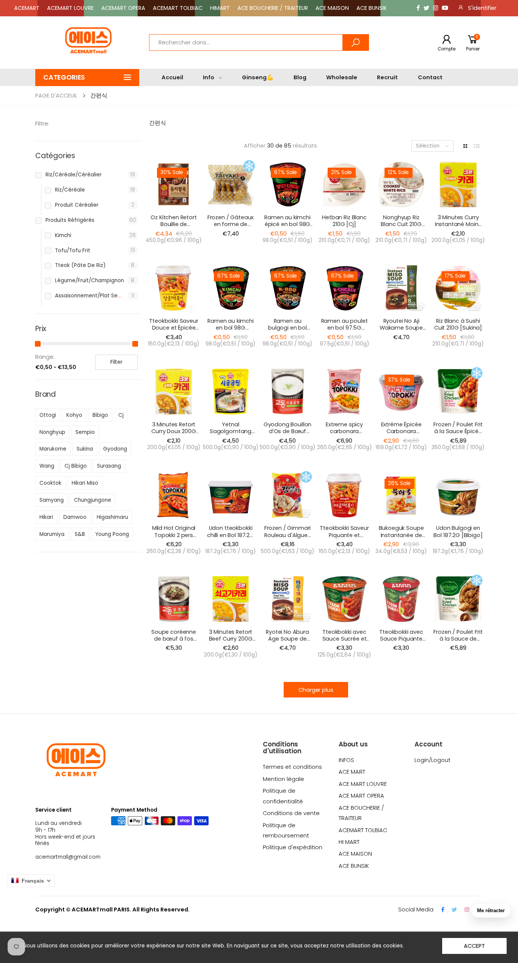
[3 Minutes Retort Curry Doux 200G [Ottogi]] (173, 391)
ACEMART (26, 8)
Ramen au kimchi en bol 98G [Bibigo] (230, 328)
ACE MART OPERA (361, 796)
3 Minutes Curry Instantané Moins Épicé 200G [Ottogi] (458, 228)
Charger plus (315, 690)
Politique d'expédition (292, 847)
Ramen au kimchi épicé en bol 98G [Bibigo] (287, 224)
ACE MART (352, 772)
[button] (87, 77)
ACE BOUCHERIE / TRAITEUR (272, 8)
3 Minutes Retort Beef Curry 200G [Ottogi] (231, 639)
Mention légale (283, 779)
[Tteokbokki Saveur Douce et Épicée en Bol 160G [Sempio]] (173, 288)
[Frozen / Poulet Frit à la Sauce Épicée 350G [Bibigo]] (458, 391)
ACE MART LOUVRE (363, 784)
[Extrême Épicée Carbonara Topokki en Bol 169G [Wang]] (401, 391)
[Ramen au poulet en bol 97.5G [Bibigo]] (344, 288)
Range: (45, 357)
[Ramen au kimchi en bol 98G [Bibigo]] (230, 288)
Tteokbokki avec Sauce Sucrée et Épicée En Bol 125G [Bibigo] (344, 642)
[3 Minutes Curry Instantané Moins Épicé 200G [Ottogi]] (458, 184)
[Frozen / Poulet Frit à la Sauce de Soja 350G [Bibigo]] (458, 599)
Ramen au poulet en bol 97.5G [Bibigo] (344, 328)
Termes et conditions (292, 767)
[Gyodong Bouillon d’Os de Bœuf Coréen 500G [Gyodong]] (287, 391)
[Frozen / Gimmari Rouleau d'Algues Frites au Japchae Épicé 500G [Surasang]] (287, 495)
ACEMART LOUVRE (70, 8)
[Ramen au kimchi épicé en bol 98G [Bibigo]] (287, 184)
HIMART (220, 8)
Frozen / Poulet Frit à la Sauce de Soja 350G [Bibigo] (457, 642)
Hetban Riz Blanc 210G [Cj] (344, 221)
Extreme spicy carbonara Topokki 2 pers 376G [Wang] (344, 435)
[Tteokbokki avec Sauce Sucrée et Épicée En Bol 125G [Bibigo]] (344, 599)
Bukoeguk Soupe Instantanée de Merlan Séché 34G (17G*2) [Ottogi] (401, 538)
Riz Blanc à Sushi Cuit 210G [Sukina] (458, 324)
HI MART (349, 842)
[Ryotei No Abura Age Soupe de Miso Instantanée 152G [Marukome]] (287, 599)
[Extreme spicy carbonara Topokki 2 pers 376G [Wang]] (344, 391)
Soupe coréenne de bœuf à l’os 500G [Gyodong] (174, 639)
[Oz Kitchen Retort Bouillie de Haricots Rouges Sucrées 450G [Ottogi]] (173, 184)
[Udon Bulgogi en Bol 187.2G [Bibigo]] (458, 495)
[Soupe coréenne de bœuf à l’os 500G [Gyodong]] (173, 599)
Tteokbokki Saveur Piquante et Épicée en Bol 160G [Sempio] (344, 538)
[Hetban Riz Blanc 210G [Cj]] (344, 184)
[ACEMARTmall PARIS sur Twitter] (426, 8)
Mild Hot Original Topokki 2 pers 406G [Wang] (174, 535)
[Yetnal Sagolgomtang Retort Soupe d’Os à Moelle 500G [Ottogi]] (230, 391)
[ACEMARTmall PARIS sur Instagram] (435, 8)
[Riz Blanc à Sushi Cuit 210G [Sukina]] (458, 288)
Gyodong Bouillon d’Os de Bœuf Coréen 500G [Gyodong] (288, 435)
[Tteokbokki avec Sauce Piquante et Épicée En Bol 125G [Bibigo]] (401, 599)
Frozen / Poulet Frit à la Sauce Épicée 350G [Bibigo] (457, 431)
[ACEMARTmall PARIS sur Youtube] (445, 8)
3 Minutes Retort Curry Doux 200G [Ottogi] (173, 431)
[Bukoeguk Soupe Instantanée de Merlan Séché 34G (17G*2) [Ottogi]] (401, 495)
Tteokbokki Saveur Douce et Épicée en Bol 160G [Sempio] (173, 331)
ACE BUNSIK (371, 8)
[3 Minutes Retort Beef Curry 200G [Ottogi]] (230, 599)
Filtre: (42, 123)
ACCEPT (474, 946)
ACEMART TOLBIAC (177, 8)
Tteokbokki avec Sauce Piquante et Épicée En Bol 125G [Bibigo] (401, 642)
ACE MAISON (332, 8)
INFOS (346, 760)
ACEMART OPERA (123, 8)
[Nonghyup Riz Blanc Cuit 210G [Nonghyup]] (401, 184)
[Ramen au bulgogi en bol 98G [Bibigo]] (287, 288)
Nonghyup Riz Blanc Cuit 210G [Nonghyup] (401, 224)
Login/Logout (432, 760)
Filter (116, 362)
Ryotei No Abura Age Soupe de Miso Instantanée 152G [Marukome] (287, 642)
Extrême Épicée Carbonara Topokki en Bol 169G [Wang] (401, 435)
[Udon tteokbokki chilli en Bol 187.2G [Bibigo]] (230, 495)
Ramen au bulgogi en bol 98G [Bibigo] (287, 328)
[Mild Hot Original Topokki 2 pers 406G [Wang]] (173, 495)
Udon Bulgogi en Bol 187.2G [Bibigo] (457, 531)
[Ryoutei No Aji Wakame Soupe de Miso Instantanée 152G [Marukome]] (401, 288)
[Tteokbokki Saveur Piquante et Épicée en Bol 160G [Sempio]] (344, 495)
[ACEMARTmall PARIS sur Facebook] (418, 8)
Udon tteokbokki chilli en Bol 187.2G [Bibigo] (230, 535)
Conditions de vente (291, 813)
